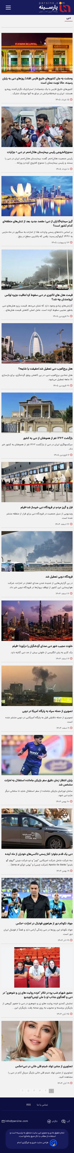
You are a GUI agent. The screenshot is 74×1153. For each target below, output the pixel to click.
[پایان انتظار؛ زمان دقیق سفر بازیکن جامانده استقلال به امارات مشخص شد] (37, 755)
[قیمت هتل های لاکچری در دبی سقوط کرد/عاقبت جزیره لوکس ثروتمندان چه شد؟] (37, 269)
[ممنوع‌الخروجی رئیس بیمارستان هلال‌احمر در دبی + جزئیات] (37, 127)
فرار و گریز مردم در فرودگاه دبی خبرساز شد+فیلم (47, 507)
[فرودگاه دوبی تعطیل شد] (37, 551)
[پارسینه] (53, 8)
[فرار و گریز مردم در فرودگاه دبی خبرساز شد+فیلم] (37, 482)
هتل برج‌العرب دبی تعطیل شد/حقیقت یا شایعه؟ (45, 369)
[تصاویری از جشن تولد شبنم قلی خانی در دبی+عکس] (37, 1041)
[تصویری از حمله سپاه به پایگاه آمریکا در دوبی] (37, 686)
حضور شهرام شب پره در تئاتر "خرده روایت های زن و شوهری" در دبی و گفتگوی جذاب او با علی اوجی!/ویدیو (38, 995)
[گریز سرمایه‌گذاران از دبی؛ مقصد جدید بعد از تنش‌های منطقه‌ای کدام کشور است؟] (37, 196)
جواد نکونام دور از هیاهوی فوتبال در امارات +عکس (44, 924)
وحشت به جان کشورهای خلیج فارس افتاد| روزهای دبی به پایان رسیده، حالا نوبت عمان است (37, 81)
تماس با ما (42, 1105)
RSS (28, 1105)
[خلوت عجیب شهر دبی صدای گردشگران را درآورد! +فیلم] (37, 620)
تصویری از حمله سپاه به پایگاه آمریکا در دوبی (47, 711)
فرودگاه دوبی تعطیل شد (59, 577)
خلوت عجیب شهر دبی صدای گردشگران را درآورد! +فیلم (42, 646)
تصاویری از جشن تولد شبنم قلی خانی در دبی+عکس (44, 1066)
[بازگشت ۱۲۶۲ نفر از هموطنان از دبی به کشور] (37, 413)
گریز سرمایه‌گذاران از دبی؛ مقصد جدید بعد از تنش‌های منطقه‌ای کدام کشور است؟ (38, 223)
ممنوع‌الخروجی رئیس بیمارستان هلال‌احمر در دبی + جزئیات (40, 152)
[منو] (8, 7)
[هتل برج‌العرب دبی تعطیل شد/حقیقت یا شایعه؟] (37, 343)
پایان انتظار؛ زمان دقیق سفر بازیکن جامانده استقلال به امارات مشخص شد (38, 782)
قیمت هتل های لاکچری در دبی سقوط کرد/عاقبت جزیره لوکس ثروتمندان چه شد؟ (39, 297)
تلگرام (54, 1121)
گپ (68, 1121)
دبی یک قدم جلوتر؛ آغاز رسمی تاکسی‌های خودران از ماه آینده (39, 854)
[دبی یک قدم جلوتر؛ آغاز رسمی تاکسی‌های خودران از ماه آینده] (37, 828)
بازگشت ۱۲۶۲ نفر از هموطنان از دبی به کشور (48, 438)
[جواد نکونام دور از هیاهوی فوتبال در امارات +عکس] (37, 898)
